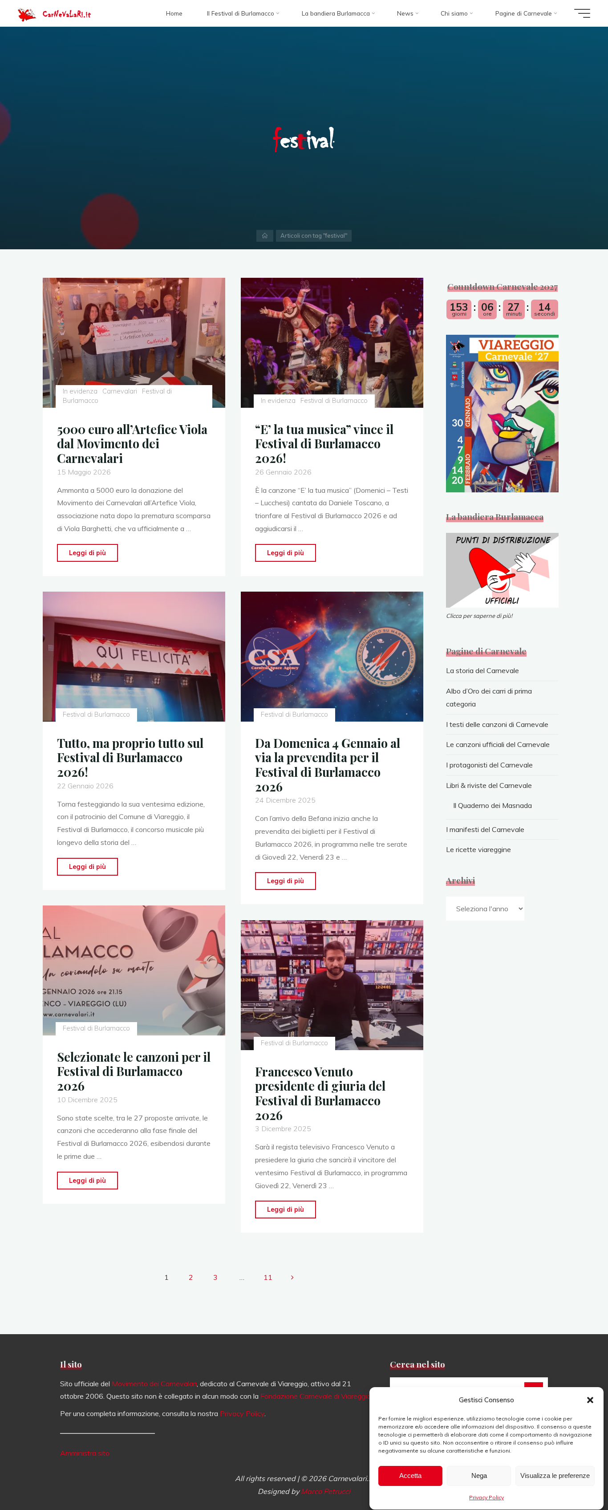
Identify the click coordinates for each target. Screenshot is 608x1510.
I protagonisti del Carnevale (489, 764)
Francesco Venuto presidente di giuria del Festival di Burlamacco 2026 (320, 1093)
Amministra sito (84, 1453)
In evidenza (79, 391)
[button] (590, 1400)
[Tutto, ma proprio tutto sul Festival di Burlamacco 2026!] (134, 657)
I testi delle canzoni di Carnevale (497, 724)
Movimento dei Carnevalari (154, 1383)
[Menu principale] (582, 13)
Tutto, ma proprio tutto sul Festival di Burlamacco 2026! (130, 757)
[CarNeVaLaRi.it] (27, 13)
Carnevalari (119, 391)
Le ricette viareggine (478, 849)
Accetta (410, 1476)
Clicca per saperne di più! (479, 615)
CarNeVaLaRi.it (67, 14)
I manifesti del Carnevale (485, 829)
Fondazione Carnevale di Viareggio (315, 1396)
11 (267, 1277)
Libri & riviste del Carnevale (489, 785)
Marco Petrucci (325, 1491)
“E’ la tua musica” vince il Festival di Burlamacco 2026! (324, 443)
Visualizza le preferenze (555, 1476)
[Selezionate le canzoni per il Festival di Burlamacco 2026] (134, 970)
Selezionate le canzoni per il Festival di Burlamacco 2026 (134, 1071)
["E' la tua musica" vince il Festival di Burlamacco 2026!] (332, 343)
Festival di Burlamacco (334, 401)
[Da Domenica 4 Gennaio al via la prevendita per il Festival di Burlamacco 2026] (332, 657)
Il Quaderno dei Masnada (492, 805)
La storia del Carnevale (482, 670)
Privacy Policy (486, 1497)
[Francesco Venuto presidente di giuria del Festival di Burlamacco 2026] (332, 985)
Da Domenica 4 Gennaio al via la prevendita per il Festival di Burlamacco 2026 (327, 765)
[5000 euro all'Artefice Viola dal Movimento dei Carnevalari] (134, 343)
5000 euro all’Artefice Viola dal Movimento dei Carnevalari (132, 443)
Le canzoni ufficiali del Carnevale (498, 744)
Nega (479, 1476)
